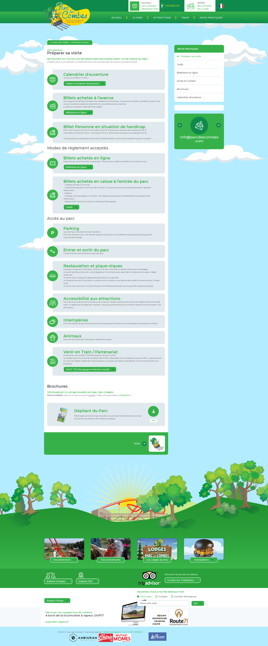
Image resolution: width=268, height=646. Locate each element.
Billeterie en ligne (76, 112)
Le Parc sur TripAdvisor (180, 580)
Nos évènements (111, 559)
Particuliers (146, 597)
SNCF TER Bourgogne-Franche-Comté (88, 369)
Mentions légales (111, 632)
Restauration (201, 559)
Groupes (163, 597)
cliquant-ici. (125, 395)
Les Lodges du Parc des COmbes (157, 560)
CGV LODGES (134, 632)
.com (199, 139)
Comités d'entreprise (185, 597)
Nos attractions (62, 559)
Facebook (172, 5)
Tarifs (69, 207)
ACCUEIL (116, 17)
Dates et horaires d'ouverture (83, 83)
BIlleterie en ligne (76, 167)
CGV (124, 632)
